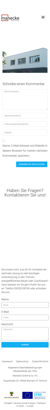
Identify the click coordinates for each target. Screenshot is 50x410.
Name (5, 299)
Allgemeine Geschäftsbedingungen (25, 367)
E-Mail (5, 311)
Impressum (7, 361)
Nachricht (7, 324)
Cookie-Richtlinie (40, 361)
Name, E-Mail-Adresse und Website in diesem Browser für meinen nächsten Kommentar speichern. (25, 150)
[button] (43, 17)
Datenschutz (22, 361)
